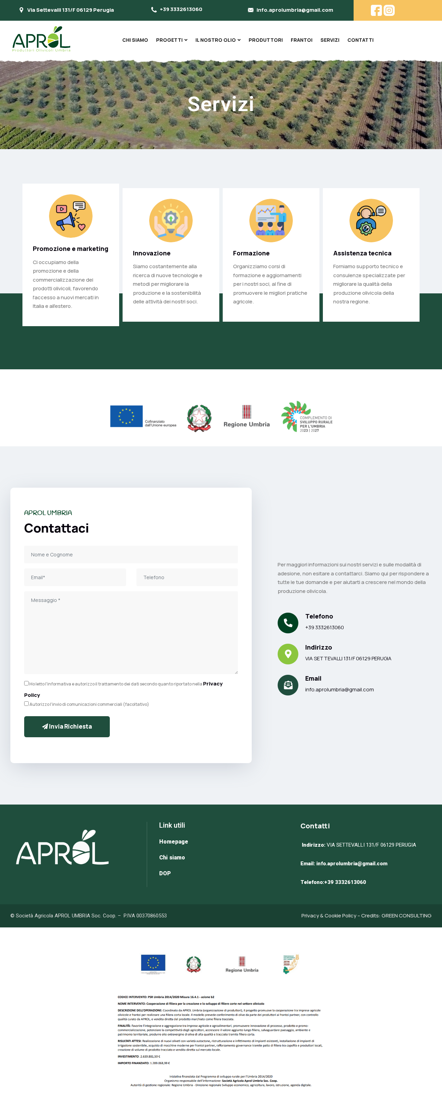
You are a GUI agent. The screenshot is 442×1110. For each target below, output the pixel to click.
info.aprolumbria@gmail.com (339, 689)
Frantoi (302, 40)
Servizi (329, 40)
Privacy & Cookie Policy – (331, 915)
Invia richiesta (70, 726)
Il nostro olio (215, 40)
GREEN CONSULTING (407, 915)
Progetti (169, 40)
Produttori (266, 40)
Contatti (360, 40)
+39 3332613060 (324, 627)
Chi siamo (135, 40)
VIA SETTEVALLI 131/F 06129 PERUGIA (348, 658)
